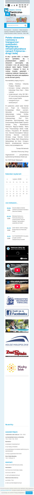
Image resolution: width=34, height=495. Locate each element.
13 (7, 191)
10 (20, 189)
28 (10, 195)
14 (10, 191)
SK (25, 5)
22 (13, 193)
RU (22, 5)
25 (23, 193)
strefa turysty (24, 1)
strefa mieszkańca (12, 1)
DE (25, 7)
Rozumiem (29, 492)
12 (26, 189)
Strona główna (7, 29)
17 (20, 191)
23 (16, 193)
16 (16, 191)
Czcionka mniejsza (12, 5)
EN (20, 5)
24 (20, 193)
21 (10, 193)
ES (22, 7)
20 (7, 193)
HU (20, 7)
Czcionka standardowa (14, 5)
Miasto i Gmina (16, 11)
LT (27, 5)
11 (23, 189)
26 (26, 193)
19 (26, 191)
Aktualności (15, 29)
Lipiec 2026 (17, 179)
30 (16, 195)
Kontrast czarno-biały (9, 5)
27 (7, 195)
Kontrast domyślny (6, 5)
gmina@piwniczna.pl (14, 475)
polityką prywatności (6, 490)
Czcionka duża (17, 5)
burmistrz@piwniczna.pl (15, 483)
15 (13, 191)
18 (23, 191)
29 (13, 195)
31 (20, 195)
